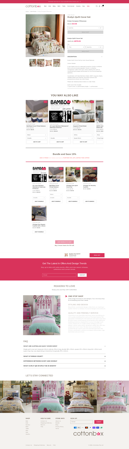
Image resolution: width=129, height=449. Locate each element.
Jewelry (78, 6)
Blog (57, 424)
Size (68, 44)
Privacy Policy (60, 426)
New (83, 6)
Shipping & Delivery (46, 423)
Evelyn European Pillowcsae (45, 11)
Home (27, 11)
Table (63, 6)
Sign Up (82, 275)
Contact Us (44, 421)
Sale (88, 6)
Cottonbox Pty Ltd (98, 445)
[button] (85, 56)
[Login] (99, 6)
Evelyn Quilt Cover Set (75, 38)
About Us (58, 421)
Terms (57, 428)
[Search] (96, 6)
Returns (43, 424)
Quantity (89, 47)
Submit (98, 422)
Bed (45, 6)
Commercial (70, 6)
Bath (59, 6)
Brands (57, 423)
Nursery (28, 424)
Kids (49, 6)
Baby (54, 6)
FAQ (42, 426)
